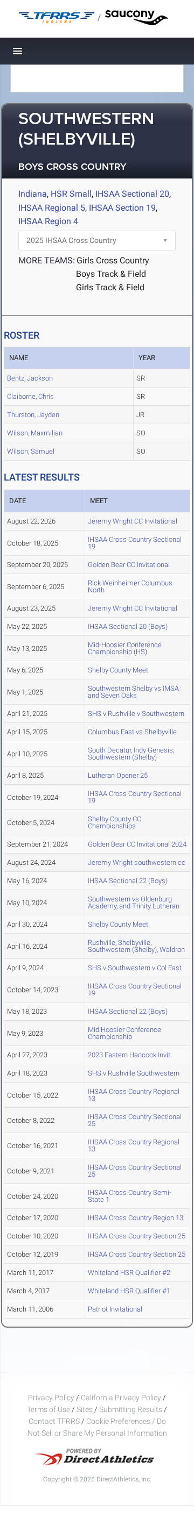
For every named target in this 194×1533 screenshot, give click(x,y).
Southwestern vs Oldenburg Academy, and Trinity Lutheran (133, 902)
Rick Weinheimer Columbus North (130, 586)
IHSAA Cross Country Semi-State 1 (129, 1196)
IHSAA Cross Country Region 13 (135, 1218)
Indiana (32, 194)
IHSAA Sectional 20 (132, 194)
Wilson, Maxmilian (35, 433)
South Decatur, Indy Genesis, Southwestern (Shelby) (131, 753)
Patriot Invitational (115, 1309)
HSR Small (71, 194)
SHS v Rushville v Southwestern (136, 714)
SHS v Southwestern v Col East (135, 968)
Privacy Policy (51, 1397)
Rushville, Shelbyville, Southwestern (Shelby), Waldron (136, 946)
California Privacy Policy (121, 1397)
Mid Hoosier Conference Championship (124, 1033)
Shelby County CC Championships (114, 822)
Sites (85, 1409)
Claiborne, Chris (30, 396)
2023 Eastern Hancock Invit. (130, 1055)
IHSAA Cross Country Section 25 (136, 1236)
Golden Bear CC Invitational (129, 565)
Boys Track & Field (111, 274)
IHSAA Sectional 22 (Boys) (128, 881)
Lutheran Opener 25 (118, 775)
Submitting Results (130, 1409)
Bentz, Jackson (30, 378)
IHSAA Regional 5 (51, 208)
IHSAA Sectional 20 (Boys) (128, 626)
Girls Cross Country (113, 260)
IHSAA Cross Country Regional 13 (133, 1094)
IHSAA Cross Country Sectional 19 (135, 542)
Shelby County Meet (118, 670)
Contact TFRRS (55, 1421)
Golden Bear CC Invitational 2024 (137, 844)
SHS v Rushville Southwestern (133, 1073)
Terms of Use (48, 1409)
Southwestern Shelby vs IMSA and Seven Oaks (133, 691)
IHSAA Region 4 (48, 221)
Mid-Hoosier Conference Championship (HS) (125, 648)
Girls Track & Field (110, 287)
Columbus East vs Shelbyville (132, 732)
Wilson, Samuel (30, 451)
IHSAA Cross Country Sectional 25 (135, 1120)
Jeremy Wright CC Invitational (132, 521)
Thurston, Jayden (33, 415)
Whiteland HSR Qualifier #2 (129, 1273)
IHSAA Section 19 (122, 208)
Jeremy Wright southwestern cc (136, 862)
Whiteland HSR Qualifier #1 (129, 1291)
